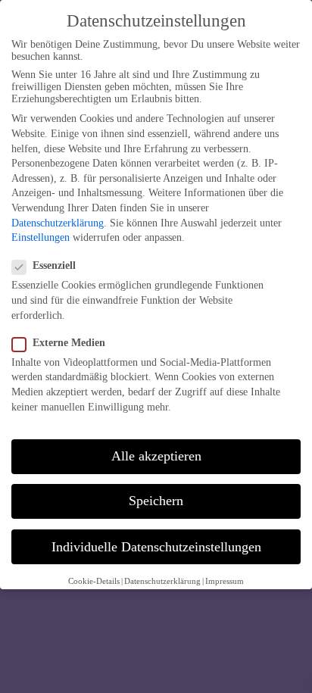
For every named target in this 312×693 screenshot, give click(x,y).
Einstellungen (40, 237)
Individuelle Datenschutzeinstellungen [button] (156, 546)
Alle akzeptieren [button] (156, 456)
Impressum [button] (224, 581)
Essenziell (54, 265)
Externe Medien (69, 342)
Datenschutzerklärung (57, 223)
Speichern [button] (156, 500)
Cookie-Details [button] (94, 581)
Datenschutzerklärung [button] (162, 581)
